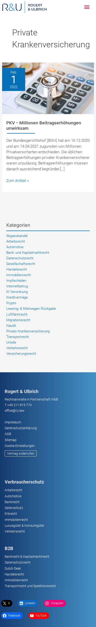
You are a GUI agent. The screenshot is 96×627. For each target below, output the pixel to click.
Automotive (15, 247)
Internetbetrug (17, 286)
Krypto (11, 303)
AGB (8, 434)
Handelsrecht (16, 269)
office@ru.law (14, 410)
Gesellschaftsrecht (20, 264)
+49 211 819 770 (19, 405)
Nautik (11, 326)
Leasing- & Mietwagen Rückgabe (31, 309)
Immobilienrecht (18, 275)
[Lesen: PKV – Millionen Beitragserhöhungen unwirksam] (48, 88)
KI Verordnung (17, 292)
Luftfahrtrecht (16, 314)
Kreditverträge (17, 297)
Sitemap (11, 440)
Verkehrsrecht (17, 348)
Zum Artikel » (17, 180)
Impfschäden (16, 281)
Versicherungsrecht (21, 354)
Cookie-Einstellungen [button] (20, 446)
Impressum (13, 422)
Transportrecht (17, 337)
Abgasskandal (16, 236)
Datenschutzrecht (20, 258)
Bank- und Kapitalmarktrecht (27, 253)
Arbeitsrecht (15, 241)
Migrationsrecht (18, 320)
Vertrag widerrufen (20, 453)
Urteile (11, 342)
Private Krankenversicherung (28, 331)
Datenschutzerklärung (21, 428)
